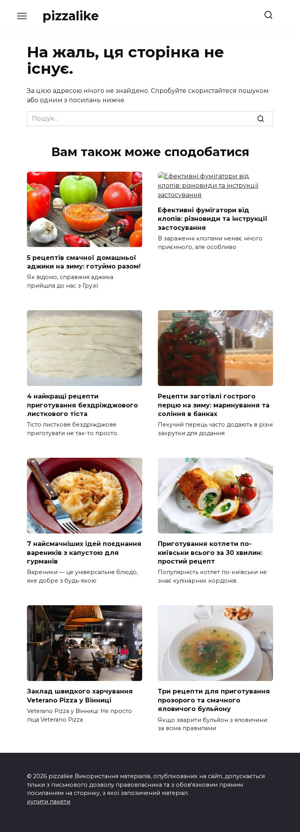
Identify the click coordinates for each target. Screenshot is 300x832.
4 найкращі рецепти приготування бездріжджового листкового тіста (82, 405)
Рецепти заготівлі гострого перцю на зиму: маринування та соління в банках (214, 405)
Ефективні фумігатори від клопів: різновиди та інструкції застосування (213, 218)
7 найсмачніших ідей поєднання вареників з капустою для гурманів (84, 552)
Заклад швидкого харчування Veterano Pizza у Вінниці (80, 696)
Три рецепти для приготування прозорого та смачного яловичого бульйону (214, 700)
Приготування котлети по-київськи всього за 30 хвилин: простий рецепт (210, 552)
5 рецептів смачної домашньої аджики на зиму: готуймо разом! (84, 262)
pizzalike (71, 15)
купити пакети (48, 801)
